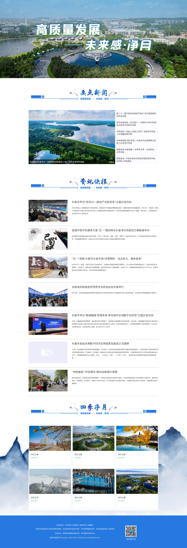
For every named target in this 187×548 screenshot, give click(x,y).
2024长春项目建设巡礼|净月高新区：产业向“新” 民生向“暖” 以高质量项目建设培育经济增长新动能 (72, 161)
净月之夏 (78, 454)
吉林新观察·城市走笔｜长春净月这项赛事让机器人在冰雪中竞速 (136, 141)
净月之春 (35, 454)
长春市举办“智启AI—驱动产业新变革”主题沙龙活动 (101, 202)
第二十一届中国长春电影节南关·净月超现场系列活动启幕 (136, 114)
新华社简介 (60, 525)
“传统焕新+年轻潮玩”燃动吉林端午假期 (94, 372)
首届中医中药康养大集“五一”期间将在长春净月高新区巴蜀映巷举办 (111, 230)
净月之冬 (35, 497)
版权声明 (83, 525)
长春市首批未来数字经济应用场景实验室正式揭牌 (100, 343)
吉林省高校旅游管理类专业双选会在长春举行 (98, 287)
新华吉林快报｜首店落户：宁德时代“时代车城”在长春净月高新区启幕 (136, 123)
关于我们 (68, 525)
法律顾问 (90, 525)
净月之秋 (122, 454)
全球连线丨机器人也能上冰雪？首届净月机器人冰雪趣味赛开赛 (135, 132)
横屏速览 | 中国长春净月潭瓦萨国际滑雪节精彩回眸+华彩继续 (135, 159)
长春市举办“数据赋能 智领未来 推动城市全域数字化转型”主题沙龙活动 (112, 315)
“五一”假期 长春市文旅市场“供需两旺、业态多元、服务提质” (107, 258)
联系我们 (76, 525)
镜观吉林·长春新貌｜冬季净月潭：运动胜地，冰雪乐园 (136, 150)
